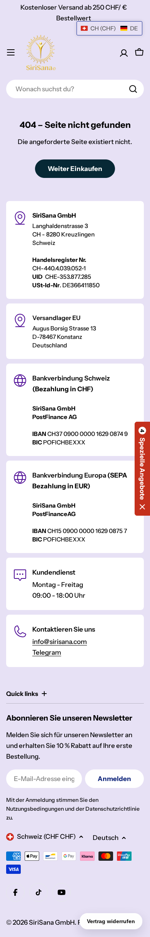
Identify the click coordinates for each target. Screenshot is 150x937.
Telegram (46, 652)
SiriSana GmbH (52, 922)
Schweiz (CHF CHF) (46, 836)
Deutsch (105, 837)
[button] (142, 469)
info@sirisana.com (59, 641)
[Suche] (133, 89)
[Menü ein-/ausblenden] (10, 52)
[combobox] (75, 89)
